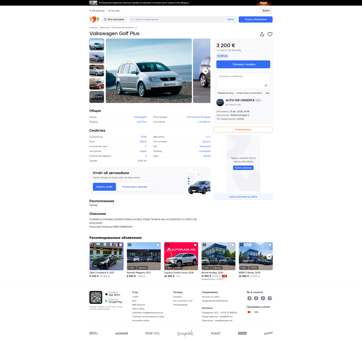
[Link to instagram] (270, 298)
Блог (134, 301)
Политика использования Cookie (148, 316)
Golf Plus (141, 121)
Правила (177, 297)
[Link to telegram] (249, 298)
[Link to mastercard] (249, 312)
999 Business (138, 305)
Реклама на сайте (211, 297)
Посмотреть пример (134, 186)
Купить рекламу (243, 167)
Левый (142, 141)
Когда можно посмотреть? (250, 93)
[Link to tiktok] (263, 298)
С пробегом (204, 121)
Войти (266, 10)
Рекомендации (180, 305)
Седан (143, 151)
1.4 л (208, 136)
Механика (205, 146)
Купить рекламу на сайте (243, 196)
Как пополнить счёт (183, 301)
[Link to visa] (256, 312)
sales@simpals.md (223, 320)
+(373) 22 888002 (228, 313)
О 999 (135, 297)
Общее (95, 111)
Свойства (97, 130)
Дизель (206, 141)
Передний (204, 151)
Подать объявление (256, 19)
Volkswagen (140, 117)
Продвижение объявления (215, 301)
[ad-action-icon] (120, 245)
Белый (206, 155)
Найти (230, 19)
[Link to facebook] (256, 298)
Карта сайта (138, 309)
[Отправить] (266, 85)
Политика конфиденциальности (147, 313)
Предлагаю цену (226, 93)
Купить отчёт (104, 186)
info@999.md (226, 316)
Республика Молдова (198, 117)
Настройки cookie (140, 320)
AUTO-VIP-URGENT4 (240, 100)
